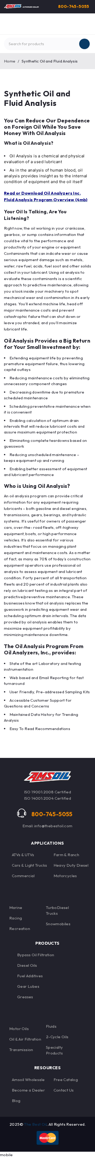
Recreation (19, 928)
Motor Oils (19, 1028)
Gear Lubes (28, 986)
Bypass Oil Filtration (35, 954)
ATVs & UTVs (23, 854)
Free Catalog (66, 1079)
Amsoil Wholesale (28, 1079)
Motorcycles (65, 875)
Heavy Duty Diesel (71, 865)
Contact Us (64, 1090)
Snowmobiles (58, 923)
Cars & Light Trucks (29, 865)
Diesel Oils (27, 965)
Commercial (23, 875)
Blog (16, 1100)
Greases (25, 996)
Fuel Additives (30, 975)
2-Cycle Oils (57, 1036)
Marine (15, 907)
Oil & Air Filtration (25, 1039)
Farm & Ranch (66, 854)
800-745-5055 (73, 6)
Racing (15, 918)
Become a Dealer (28, 1090)
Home (10, 61)
